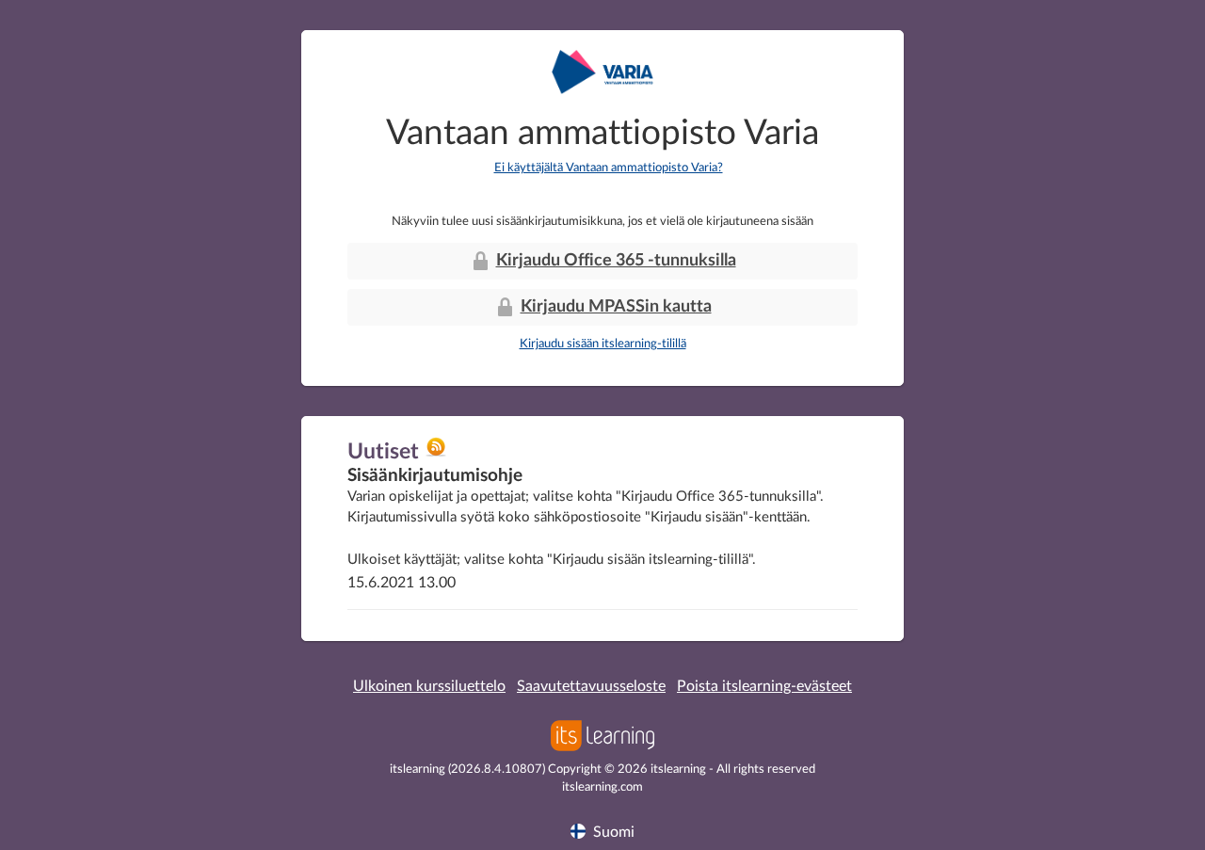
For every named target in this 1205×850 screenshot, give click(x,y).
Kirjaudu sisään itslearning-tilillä (603, 344)
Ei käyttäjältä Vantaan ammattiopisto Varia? (608, 168)
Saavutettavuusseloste (591, 686)
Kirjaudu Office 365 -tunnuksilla (616, 260)
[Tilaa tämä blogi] (436, 453)
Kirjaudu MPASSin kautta (616, 306)
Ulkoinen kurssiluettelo (429, 686)
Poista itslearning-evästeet (764, 686)
